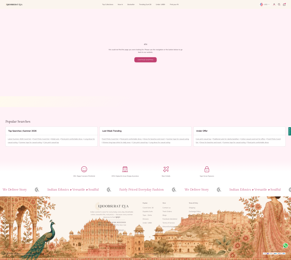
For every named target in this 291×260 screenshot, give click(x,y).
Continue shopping (145, 60)
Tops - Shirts (147, 215)
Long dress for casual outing (159, 142)
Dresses (146, 219)
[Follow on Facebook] (106, 236)
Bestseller (131, 4)
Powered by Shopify (27, 253)
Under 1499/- (160, 4)
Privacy (191, 215)
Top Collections (107, 4)
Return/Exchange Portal (171, 227)
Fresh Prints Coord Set (41, 139)
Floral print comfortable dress (72, 139)
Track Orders (167, 211)
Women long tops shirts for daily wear (117, 142)
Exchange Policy (195, 211)
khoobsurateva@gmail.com (114, 230)
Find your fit (174, 4)
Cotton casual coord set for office (253, 139)
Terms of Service (169, 223)
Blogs (165, 215)
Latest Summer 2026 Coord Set (19, 139)
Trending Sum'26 (145, 4)
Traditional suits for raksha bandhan (226, 139)
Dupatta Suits (148, 211)
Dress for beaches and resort (154, 139)
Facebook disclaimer (170, 219)
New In (120, 4)
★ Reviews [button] (290, 131)
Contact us (167, 208)
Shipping (192, 208)
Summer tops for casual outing (30, 142)
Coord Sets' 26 (148, 208)
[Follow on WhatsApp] (118, 236)
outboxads (155, 253)
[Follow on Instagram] (112, 236)
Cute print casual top (51, 142)
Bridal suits (55, 139)
